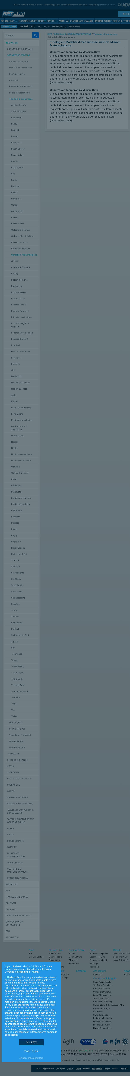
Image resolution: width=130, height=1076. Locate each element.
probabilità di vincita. (28, 971)
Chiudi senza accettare (31, 1058)
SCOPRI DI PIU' (31, 1051)
